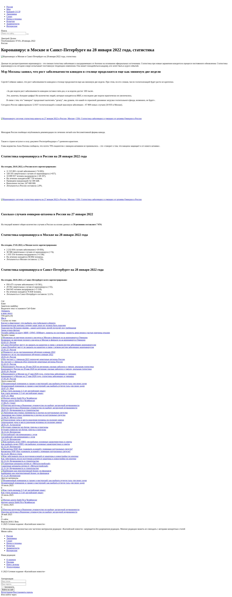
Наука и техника (14, 19)
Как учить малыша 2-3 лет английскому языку (22, 492)
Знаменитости (12, 24)
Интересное (11, 26)
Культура (10, 21)
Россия (9, 7)
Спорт (9, 16)
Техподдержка (13, 567)
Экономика (11, 14)
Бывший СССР (13, 11)
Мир (8, 9)
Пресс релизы (12, 564)
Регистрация (7, 592)
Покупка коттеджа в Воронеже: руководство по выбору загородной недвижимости (39, 512)
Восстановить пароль (23, 592)
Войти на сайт (8, 590)
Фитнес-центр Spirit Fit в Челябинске (18, 502)
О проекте (11, 560)
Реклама (10, 562)
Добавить (6, 312)
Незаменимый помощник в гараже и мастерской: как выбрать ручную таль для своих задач (43, 483)
